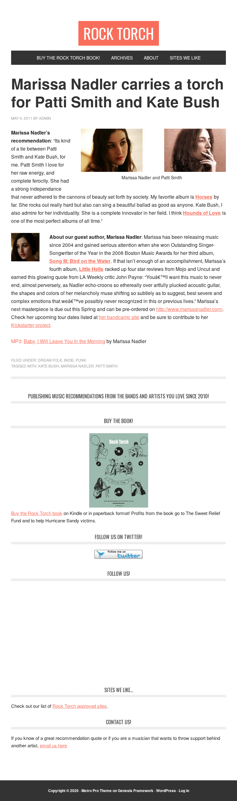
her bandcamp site (119, 317)
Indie (69, 360)
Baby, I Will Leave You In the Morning (64, 341)
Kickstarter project (30, 325)
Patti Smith (107, 365)
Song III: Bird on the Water (79, 260)
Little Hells (91, 268)
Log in (184, 790)
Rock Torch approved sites (79, 706)
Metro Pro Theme (96, 790)
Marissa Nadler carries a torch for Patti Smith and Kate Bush (117, 92)
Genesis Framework (135, 790)
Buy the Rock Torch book (36, 513)
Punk (81, 360)
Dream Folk (50, 360)
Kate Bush (48, 365)
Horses (203, 196)
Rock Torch (118, 33)
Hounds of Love (202, 212)
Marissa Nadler (77, 365)
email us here (53, 745)
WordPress (166, 790)
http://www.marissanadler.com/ (189, 309)
